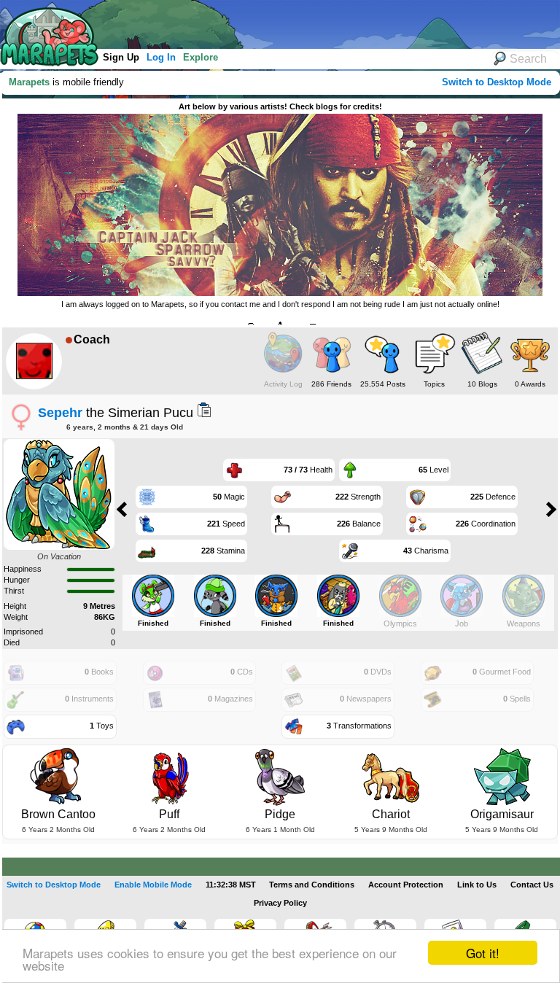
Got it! (482, 953)
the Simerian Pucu (115, 412)
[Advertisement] (269, 22)
